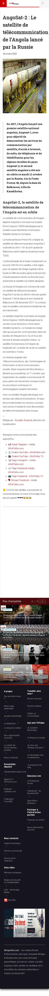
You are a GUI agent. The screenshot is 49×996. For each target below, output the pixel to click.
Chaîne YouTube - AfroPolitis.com (26, 452)
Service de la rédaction (9, 859)
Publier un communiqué (33, 714)
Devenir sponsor (34, 698)
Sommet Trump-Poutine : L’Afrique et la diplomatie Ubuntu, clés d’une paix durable (24, 616)
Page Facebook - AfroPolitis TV (25, 476)
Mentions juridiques (12, 872)
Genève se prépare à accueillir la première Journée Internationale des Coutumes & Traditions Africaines (23, 655)
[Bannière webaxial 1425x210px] (24, 923)
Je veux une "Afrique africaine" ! (35, 746)
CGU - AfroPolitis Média (11, 891)
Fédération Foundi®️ (9, 800)
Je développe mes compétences (35, 756)
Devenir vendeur (34, 706)
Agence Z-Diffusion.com (10, 780)
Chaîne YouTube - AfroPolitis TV (26, 456)
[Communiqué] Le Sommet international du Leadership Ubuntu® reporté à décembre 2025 (24, 674)
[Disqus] (24, 548)
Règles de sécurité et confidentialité (12, 881)
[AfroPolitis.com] (13, 3)
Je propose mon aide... (34, 766)
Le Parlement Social (33, 782)
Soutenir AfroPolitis (13, 716)
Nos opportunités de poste (12, 736)
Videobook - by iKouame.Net (34, 792)
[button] (40, 601)
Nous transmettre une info (35, 828)
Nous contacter (11, 757)
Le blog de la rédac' (12, 728)
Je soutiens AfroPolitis (32, 729)
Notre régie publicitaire (9, 707)
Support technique (12, 843)
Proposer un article (35, 820)
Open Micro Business (32, 801)
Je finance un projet (36, 737)
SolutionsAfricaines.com (15, 772)
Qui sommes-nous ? (12, 697)
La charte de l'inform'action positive (10, 747)
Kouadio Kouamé (23, 420)
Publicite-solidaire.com (10, 790)
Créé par (16, 982)
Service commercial (13, 851)
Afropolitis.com (11, 950)
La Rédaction (10, 723)
